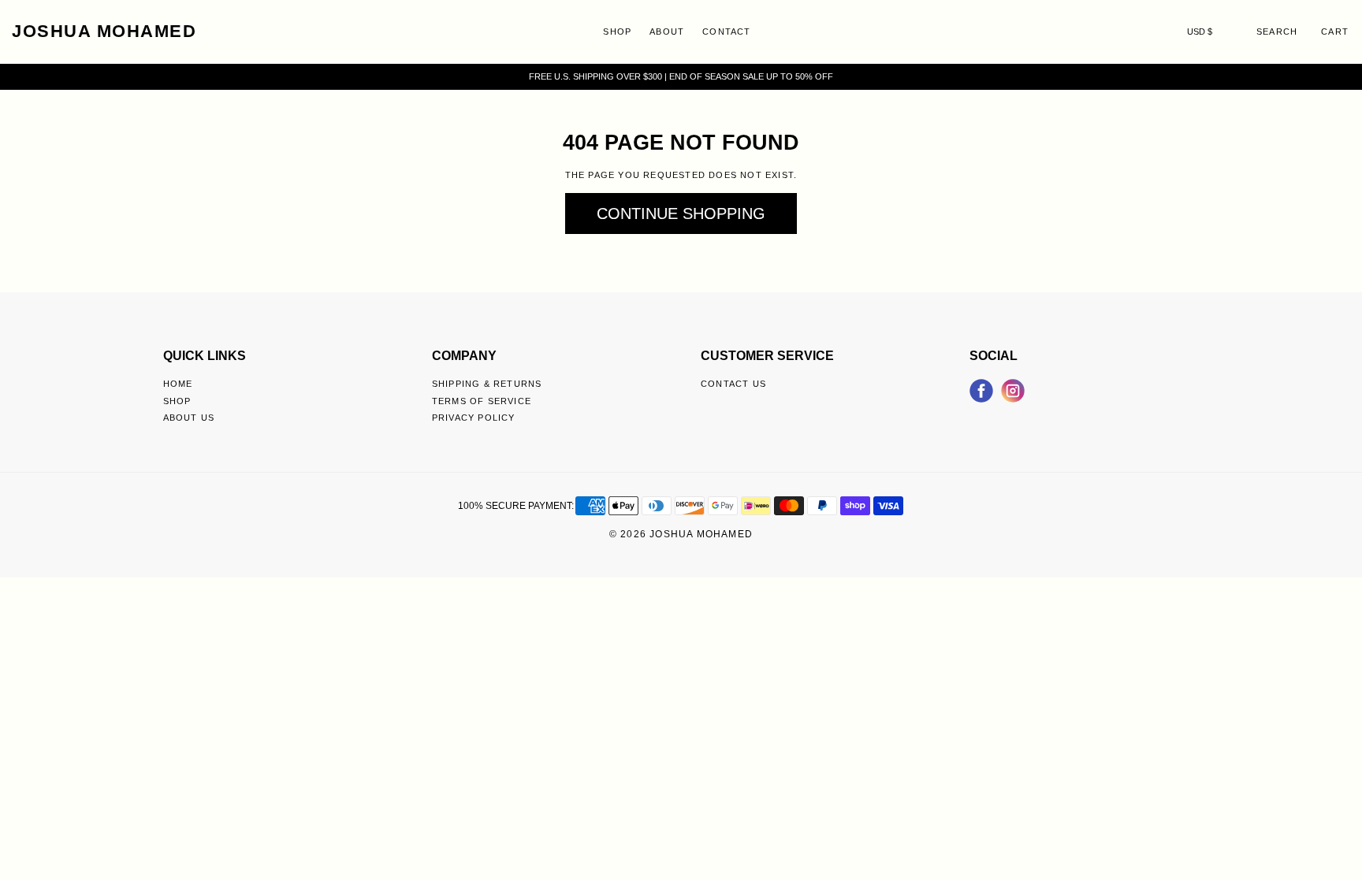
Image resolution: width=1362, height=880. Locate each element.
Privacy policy (473, 417)
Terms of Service (481, 401)
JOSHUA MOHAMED (104, 31)
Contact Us (733, 383)
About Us (189, 417)
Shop (617, 31)
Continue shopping (681, 213)
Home (178, 383)
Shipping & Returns (487, 383)
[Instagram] (1013, 388)
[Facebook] (981, 388)
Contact (726, 31)
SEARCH (1276, 31)
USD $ (1199, 31)
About (666, 31)
